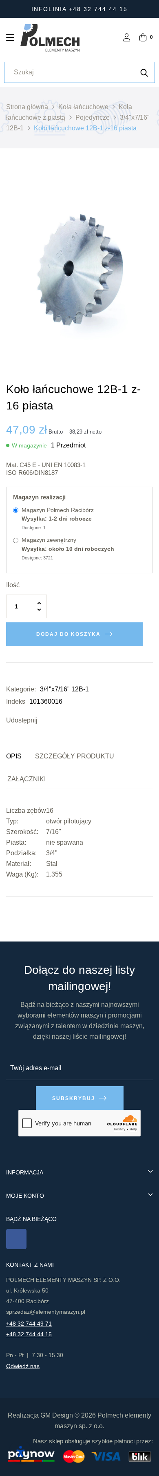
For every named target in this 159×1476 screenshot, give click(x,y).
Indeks (15, 701)
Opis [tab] (14, 756)
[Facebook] (16, 1239)
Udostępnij (46, 720)
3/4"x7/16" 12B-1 (64, 689)
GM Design (56, 1415)
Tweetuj (58, 720)
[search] (144, 72)
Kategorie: (21, 689)
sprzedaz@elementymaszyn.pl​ (45, 1311)
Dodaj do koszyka (68, 634)
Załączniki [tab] (26, 779)
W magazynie (29, 445)
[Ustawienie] (126, 38)
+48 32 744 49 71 (29, 1323)
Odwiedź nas (23, 1366)
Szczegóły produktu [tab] (74, 756)
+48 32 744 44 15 (29, 1334)
